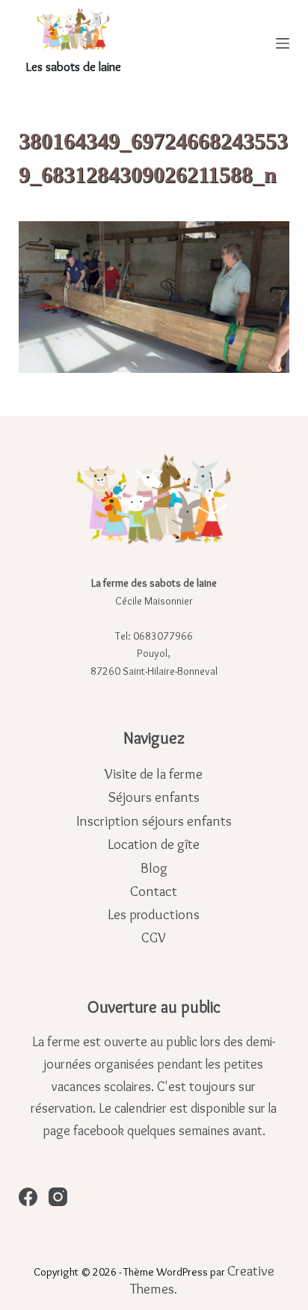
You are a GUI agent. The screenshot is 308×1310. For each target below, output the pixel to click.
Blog (154, 868)
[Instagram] (58, 1196)
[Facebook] (28, 1196)
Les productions (154, 914)
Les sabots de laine (73, 66)
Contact (153, 891)
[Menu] (282, 43)
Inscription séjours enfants (154, 820)
